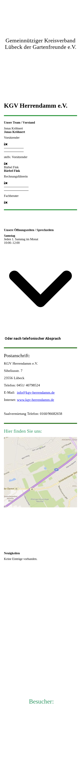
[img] (40, 14)
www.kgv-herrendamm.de (35, 400)
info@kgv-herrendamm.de (36, 392)
